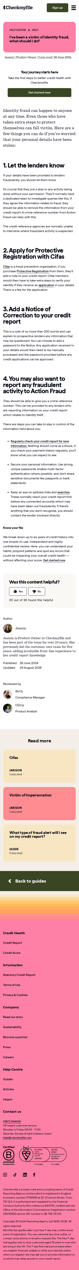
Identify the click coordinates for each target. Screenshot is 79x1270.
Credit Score (12, 952)
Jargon (7, 1099)
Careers (8, 1057)
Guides (8, 1079)
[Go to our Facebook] (35, 1175)
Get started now (39, 92)
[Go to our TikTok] (15, 1175)
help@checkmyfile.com (17, 1137)
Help (35, 29)
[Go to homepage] (18, 7)
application (46, 285)
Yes (21, 591)
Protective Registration (33, 271)
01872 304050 (12, 1121)
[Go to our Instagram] (5, 1175)
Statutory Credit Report (19, 975)
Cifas (6, 266)
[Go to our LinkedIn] (25, 1175)
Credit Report (12, 942)
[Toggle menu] (73, 7)
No (39, 591)
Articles (8, 1089)
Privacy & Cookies (15, 995)
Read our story (13, 1017)
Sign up (57, 7)
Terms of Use (11, 985)
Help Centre (17, 29)
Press (7, 1047)
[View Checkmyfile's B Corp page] (8, 1156)
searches (63, 492)
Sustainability (12, 1027)
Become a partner (15, 1037)
